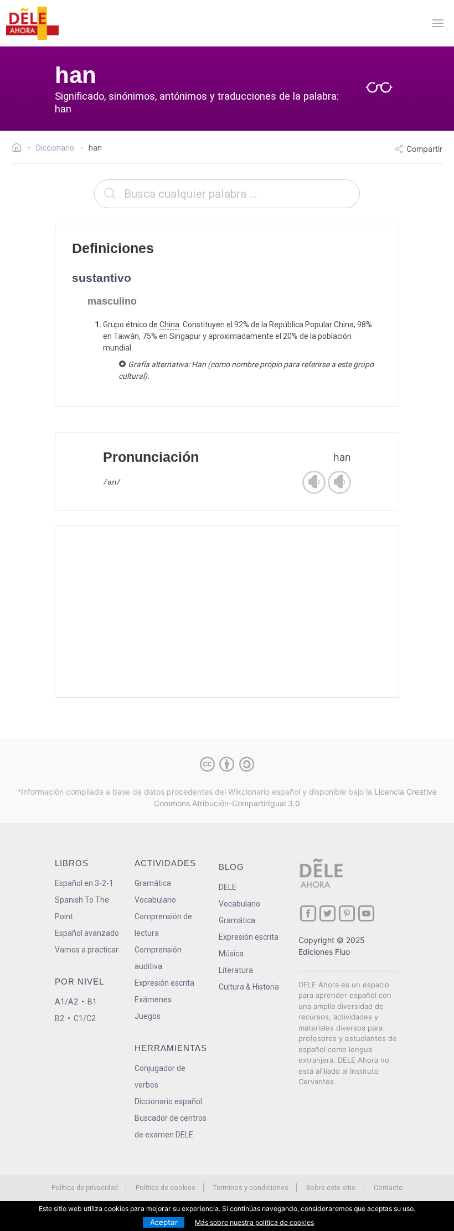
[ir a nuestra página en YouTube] (366, 913)
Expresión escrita (164, 982)
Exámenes (153, 999)
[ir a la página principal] (32, 23)
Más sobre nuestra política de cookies (254, 1222)
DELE (227, 887)
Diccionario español (168, 1101)
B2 (59, 1018)
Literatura (236, 970)
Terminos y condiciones (250, 1187)
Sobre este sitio (331, 1187)
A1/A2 (66, 1001)
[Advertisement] (227, 611)
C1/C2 (85, 1018)
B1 (92, 1001)
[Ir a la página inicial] (20, 149)
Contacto (388, 1187)
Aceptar (164, 1222)
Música (231, 953)
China (169, 324)
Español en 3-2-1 (84, 883)
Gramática (153, 883)
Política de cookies (165, 1187)
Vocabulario (155, 899)
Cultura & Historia (249, 986)
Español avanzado (87, 933)
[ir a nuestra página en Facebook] (308, 913)
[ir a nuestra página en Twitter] (327, 913)
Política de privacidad (84, 1187)
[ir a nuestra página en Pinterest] (347, 913)
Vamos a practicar (86, 949)
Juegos (148, 1016)
